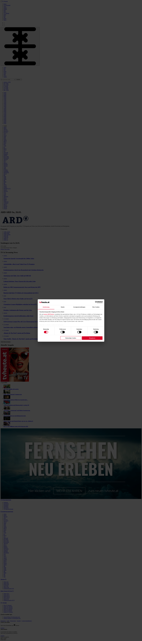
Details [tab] (62, 307)
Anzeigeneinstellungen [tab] (79, 307)
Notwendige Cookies (70, 338)
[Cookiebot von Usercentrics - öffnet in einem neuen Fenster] (96, 302)
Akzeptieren (92, 338)
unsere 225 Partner (49, 314)
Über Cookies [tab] (95, 307)
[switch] (63, 332)
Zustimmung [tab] (46, 307)
